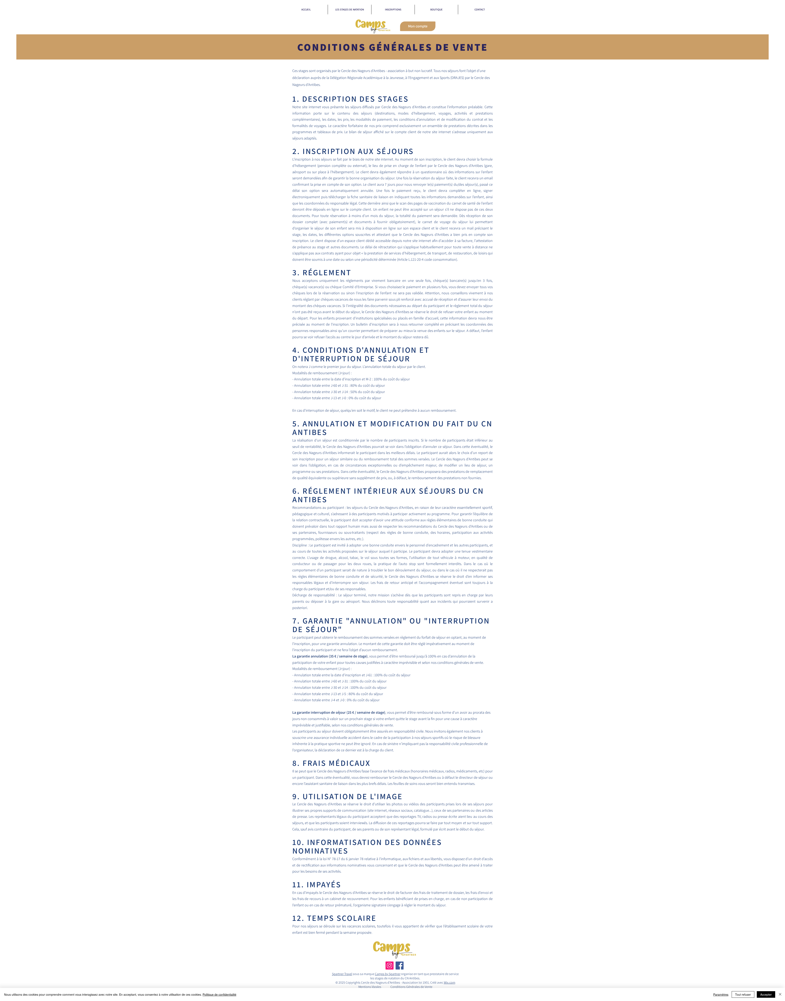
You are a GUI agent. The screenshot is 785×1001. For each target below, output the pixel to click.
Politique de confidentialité (219, 994)
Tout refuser (743, 994)
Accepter (766, 994)
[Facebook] (400, 966)
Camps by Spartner (387, 974)
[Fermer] (780, 994)
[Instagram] (390, 966)
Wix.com (449, 982)
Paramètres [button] (720, 994)
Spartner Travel (342, 974)
